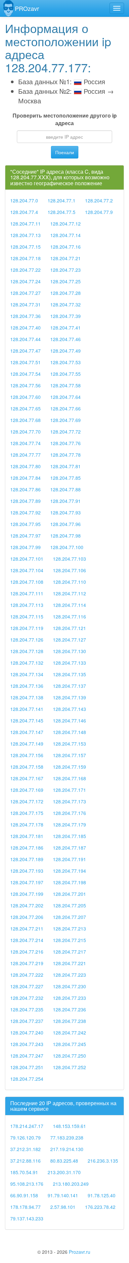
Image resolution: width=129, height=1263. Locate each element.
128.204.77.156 (26, 755)
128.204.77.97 (25, 535)
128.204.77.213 (69, 928)
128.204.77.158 (26, 766)
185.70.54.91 (24, 1172)
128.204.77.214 (26, 940)
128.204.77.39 (65, 316)
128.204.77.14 (65, 235)
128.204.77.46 (65, 339)
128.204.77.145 (26, 720)
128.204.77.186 (26, 847)
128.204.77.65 (25, 408)
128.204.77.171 (69, 790)
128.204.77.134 (26, 674)
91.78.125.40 (101, 1195)
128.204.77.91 (65, 501)
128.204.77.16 (65, 246)
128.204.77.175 (26, 813)
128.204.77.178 (26, 824)
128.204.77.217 (69, 951)
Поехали (64, 152)
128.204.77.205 (69, 905)
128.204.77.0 (24, 200)
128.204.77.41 (65, 327)
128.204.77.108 (26, 582)
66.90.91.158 (24, 1195)
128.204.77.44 (25, 339)
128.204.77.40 (25, 327)
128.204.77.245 (69, 1044)
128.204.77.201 (69, 894)
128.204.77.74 (25, 443)
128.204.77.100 (66, 547)
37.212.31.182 (25, 1149)
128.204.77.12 (65, 223)
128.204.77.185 (69, 836)
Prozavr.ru (79, 1251)
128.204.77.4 (24, 212)
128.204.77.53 (65, 362)
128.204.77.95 (25, 524)
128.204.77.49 (65, 350)
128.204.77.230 (69, 986)
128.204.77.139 (69, 697)
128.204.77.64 (65, 397)
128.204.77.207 (69, 917)
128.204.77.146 (69, 720)
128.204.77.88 (65, 489)
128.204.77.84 (25, 477)
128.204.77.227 (26, 986)
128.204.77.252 (69, 1067)
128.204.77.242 (69, 1032)
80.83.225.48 (64, 1160)
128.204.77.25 (65, 281)
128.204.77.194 (69, 870)
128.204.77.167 (26, 778)
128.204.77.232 (26, 998)
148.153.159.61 (69, 1126)
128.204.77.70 (25, 431)
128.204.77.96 (65, 524)
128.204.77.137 (69, 686)
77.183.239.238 (66, 1137)
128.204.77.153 (69, 743)
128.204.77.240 (26, 1032)
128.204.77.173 (69, 801)
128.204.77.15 (25, 246)
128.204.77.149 (26, 743)
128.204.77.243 (26, 1044)
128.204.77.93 (65, 512)
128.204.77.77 (25, 454)
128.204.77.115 (26, 616)
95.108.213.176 (26, 1183)
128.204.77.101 (26, 558)
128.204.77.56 (25, 385)
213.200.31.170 (64, 1172)
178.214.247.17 (26, 1126)
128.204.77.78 (65, 454)
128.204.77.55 (65, 373)
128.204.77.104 (26, 570)
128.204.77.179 (69, 824)
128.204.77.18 (25, 258)
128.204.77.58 (65, 385)
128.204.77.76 (65, 443)
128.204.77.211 (26, 928)
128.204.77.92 (25, 512)
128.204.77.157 (69, 755)
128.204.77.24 (25, 281)
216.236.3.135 (103, 1160)
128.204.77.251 (26, 1067)
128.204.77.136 (26, 686)
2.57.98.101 (62, 1207)
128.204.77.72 (65, 431)
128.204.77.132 (26, 662)
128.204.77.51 (25, 362)
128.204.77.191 (69, 859)
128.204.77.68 (25, 420)
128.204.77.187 (69, 847)
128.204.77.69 (65, 420)
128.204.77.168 (69, 778)
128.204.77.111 (26, 593)
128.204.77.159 (69, 766)
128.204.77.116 (69, 616)
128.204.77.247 (26, 1055)
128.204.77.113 (26, 605)
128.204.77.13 (25, 235)
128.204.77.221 (69, 963)
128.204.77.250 (69, 1055)
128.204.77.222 (26, 974)
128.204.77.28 (65, 293)
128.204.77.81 (65, 466)
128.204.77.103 (69, 558)
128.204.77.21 (65, 258)
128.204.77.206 (26, 917)
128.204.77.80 (25, 466)
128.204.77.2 (99, 200)
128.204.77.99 (25, 547)
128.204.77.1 (61, 200)
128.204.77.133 (69, 662)
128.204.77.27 (25, 293)
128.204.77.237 (26, 1021)
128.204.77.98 (65, 535)
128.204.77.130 (69, 651)
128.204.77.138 (26, 697)
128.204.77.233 (69, 998)
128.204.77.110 (69, 582)
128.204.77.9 (99, 212)
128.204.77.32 (65, 304)
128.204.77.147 (26, 732)
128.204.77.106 (69, 570)
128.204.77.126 (26, 639)
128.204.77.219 (26, 963)
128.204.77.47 (25, 350)
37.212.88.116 (25, 1160)
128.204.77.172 (26, 801)
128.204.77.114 (69, 605)
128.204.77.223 (69, 974)
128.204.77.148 (69, 732)
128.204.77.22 (25, 269)
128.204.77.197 (26, 882)
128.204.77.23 (65, 269)
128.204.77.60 (25, 397)
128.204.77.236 (69, 1009)
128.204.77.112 (69, 593)
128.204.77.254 (26, 1078)
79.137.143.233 (26, 1218)
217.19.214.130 (66, 1149)
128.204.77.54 (25, 373)
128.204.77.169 (26, 790)
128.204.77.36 (25, 316)
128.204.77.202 (26, 905)
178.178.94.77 (25, 1207)
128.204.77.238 (69, 1021)
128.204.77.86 (25, 489)
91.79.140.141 (63, 1195)
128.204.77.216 (26, 951)
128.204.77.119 (26, 628)
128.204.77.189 (26, 859)
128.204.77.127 (69, 639)
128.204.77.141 (26, 709)
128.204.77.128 (26, 651)
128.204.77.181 (26, 836)
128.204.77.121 (69, 628)
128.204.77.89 (25, 501)
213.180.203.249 (71, 1183)
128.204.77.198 (69, 882)
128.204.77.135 (69, 674)
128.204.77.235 (26, 1009)
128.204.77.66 (65, 408)
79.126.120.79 (25, 1137)
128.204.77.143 (69, 709)
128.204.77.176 (69, 813)
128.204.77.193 (26, 870)
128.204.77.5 (61, 212)
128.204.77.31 (25, 304)
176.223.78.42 (100, 1207)
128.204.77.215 (69, 940)
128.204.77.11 (25, 223)
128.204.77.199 (26, 894)
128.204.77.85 (65, 477)
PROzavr (27, 8)
